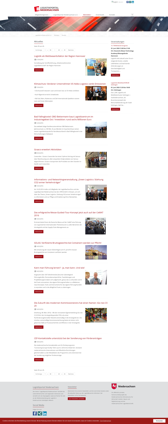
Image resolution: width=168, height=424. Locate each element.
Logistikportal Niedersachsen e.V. (65, 15)
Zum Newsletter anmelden (77, 399)
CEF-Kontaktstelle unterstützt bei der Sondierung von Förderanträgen (68, 338)
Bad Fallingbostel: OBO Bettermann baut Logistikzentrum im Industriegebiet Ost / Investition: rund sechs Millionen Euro (63, 118)
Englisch (120, 2)
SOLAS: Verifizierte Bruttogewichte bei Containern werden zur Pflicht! (67, 242)
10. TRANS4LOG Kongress (119, 46)
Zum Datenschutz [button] (105, 421)
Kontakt (112, 15)
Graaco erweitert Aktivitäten (48, 149)
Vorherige (38, 50)
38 (50, 50)
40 (59, 50)
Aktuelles (64, 35)
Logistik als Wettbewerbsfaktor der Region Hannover (59, 56)
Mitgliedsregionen (41, 15)
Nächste (71, 50)
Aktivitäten (87, 15)
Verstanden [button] (159, 421)
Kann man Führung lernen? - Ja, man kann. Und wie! (59, 267)
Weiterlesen (38, 70)
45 (64, 50)
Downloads (100, 15)
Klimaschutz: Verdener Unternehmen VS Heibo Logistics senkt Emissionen (70, 83)
